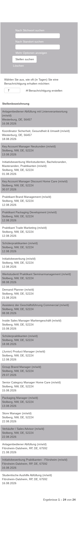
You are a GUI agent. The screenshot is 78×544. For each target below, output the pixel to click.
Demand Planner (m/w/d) (18, 289)
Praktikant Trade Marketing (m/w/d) (24, 227)
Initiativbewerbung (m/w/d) (19, 258)
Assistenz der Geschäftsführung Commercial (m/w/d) (35, 305)
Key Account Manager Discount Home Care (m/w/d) (35, 181)
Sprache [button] (15, 5)
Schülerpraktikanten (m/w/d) (20, 243)
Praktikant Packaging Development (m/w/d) (29, 212)
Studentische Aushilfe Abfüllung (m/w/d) (27, 475)
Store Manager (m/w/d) (17, 413)
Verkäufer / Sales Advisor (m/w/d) (23, 428)
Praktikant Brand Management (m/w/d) (26, 196)
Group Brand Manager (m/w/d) (21, 366)
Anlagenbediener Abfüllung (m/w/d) (24, 444)
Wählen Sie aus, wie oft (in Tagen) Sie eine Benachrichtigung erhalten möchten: (31, 81)
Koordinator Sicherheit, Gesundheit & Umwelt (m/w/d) (36, 131)
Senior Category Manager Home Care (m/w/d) (31, 382)
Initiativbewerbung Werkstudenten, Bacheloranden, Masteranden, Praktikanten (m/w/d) (34, 163)
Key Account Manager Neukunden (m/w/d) (29, 146)
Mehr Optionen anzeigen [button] (31, 52)
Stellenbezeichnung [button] (15, 103)
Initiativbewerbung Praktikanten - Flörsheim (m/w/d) (34, 459)
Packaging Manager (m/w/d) (20, 397)
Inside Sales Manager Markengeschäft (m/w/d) (31, 320)
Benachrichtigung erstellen (45, 90)
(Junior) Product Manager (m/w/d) (23, 351)
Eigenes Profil (16, 9)
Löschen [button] (18, 65)
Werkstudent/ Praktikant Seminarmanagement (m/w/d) (36, 274)
